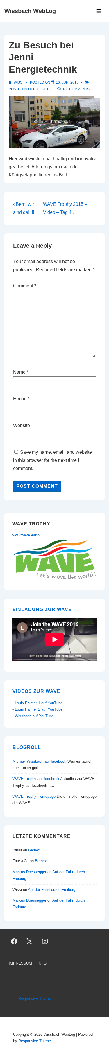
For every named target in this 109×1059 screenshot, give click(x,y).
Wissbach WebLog (30, 11)
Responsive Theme (34, 998)
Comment (24, 285)
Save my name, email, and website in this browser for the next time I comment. (52, 460)
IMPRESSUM (20, 963)
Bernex (34, 850)
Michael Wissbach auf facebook (39, 761)
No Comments (76, 89)
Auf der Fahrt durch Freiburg (51, 889)
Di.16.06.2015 (39, 89)
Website (21, 425)
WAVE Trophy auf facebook (35, 779)
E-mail (19, 398)
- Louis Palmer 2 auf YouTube (37, 709)
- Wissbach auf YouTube (33, 716)
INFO (42, 963)
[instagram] (45, 941)
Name (19, 372)
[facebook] (14, 941)
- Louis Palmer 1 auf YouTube (37, 703)
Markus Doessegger (29, 872)
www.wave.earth (26, 535)
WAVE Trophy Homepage (34, 796)
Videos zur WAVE (36, 691)
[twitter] (29, 941)
